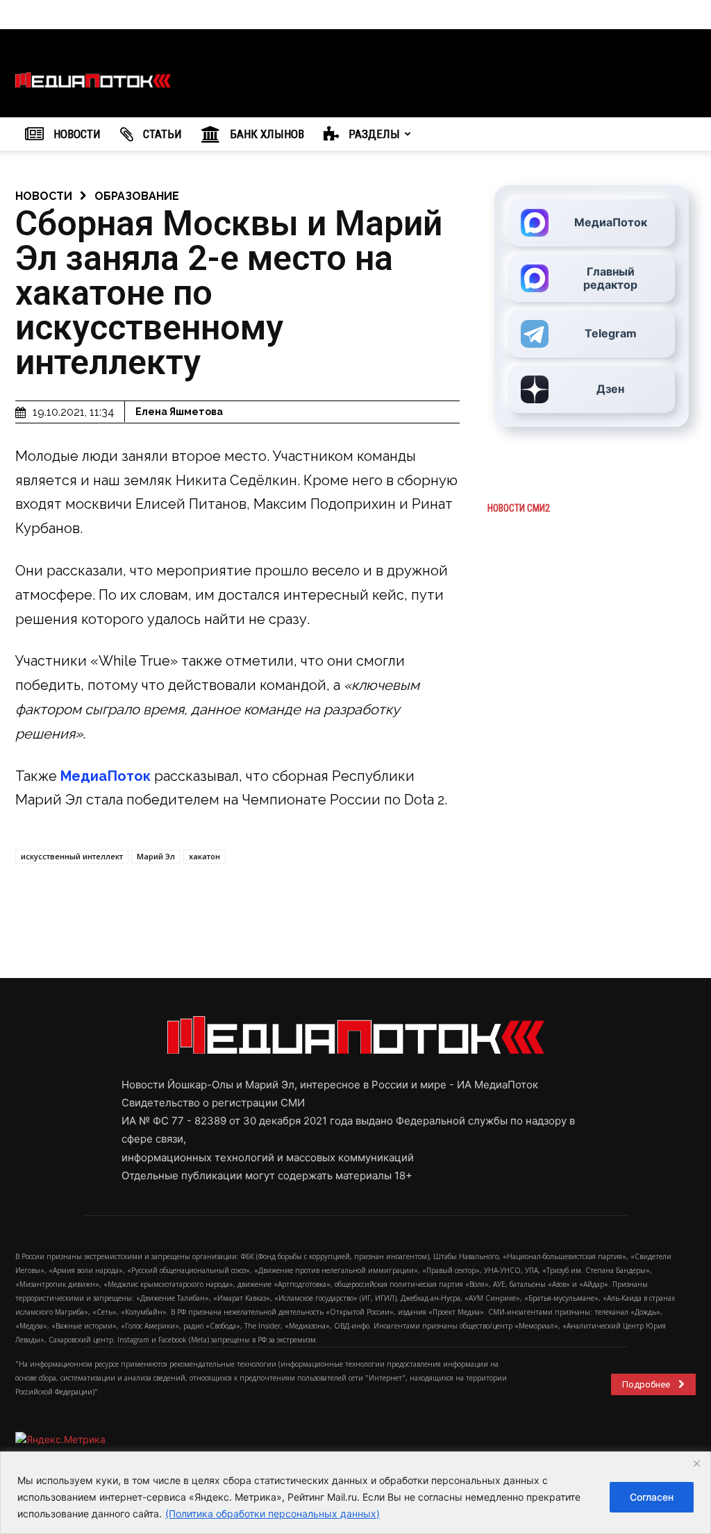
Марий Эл (156, 856)
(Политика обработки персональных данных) (272, 1513)
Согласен (652, 1497)
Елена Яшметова (179, 411)
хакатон (204, 856)
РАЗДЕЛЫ (373, 134)
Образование (136, 196)
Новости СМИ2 (518, 508)
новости (43, 196)
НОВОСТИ (76, 134)
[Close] (696, 1463)
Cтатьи (161, 134)
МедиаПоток (105, 776)
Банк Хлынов (265, 134)
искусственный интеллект (72, 856)
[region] (355, 1492)
